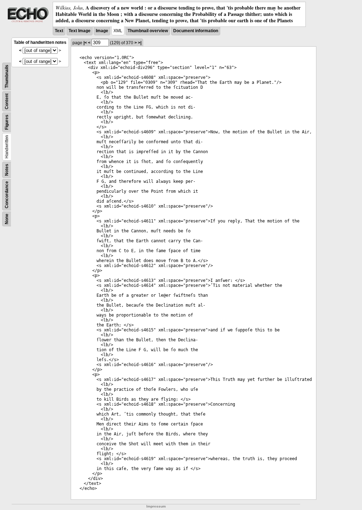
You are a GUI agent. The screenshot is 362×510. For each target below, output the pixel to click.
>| (139, 42)
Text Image (79, 30)
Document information (195, 30)
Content (6, 101)
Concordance (6, 194)
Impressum (156, 506)
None (6, 219)
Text (59, 30)
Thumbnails (6, 76)
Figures (6, 122)
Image (102, 30)
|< (85, 42)
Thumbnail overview (148, 30)
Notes (6, 170)
